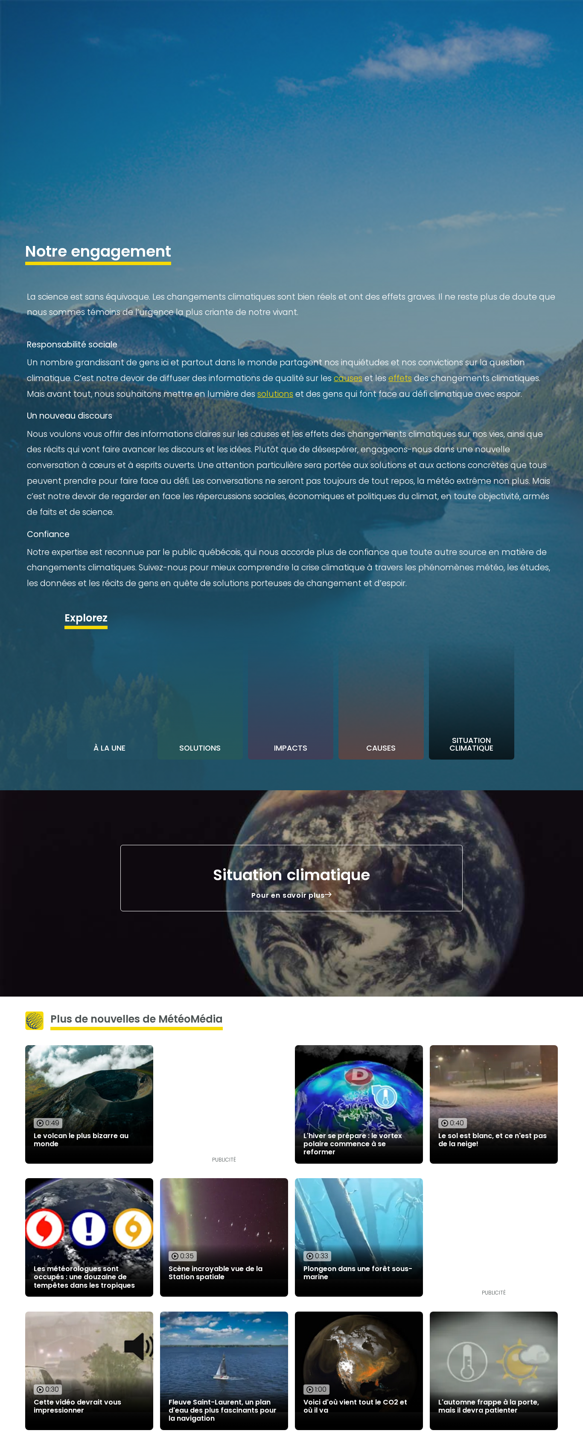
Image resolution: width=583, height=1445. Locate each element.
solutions (275, 394)
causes (348, 378)
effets (400, 378)
